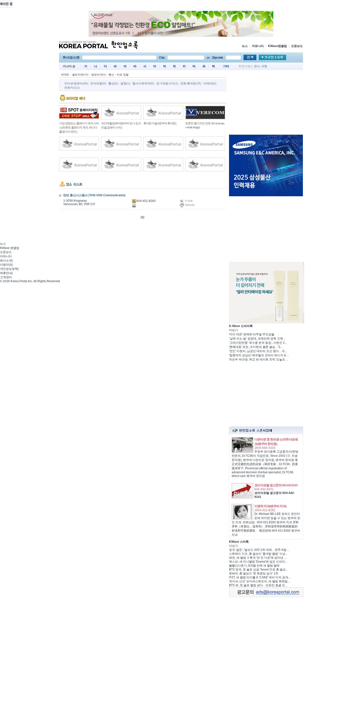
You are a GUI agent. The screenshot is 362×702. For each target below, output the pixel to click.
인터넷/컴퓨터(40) (76, 83)
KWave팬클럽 (277, 46)
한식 (257, 66)
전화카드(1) (72, 87)
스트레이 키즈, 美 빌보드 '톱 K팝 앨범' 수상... (258, 553)
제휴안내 (6, 273)
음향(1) (125, 83)
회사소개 (6, 260)
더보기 (233, 330)
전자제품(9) (98, 83)
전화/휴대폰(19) (190, 83)
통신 (111, 74)
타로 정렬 (123, 74)
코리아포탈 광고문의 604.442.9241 (276, 485)
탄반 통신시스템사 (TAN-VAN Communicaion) (94, 195)
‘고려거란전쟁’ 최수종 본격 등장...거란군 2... (258, 342)
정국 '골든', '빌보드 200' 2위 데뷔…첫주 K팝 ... (259, 550)
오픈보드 (297, 46)
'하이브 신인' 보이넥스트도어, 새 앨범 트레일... (259, 581)
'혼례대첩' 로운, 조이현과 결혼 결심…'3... (255, 347)
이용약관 (6, 264)
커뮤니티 (258, 46)
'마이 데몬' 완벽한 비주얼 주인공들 (251, 334)
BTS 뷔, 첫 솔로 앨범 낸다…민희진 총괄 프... (258, 585)
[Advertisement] (266, 103)
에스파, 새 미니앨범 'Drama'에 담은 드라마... (258, 561)
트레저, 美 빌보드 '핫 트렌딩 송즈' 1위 (253, 573)
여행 (264, 66)
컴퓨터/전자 (98, 74)
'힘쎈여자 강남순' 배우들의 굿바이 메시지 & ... (259, 355)
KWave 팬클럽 (9, 248)
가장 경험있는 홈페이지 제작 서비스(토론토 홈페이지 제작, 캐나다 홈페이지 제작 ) (79, 127)
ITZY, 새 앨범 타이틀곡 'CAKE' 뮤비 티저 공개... (259, 577)
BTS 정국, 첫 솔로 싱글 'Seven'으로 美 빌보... (258, 569)
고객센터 (6, 277)
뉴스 (245, 46)
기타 (226, 66)
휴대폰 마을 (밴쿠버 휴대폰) (159, 123)
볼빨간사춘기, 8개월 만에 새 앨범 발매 (254, 565)
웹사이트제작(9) (143, 83)
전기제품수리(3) (167, 83)
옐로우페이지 (80, 74)
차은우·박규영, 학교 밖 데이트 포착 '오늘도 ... (258, 359)
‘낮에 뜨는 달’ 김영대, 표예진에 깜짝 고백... (257, 338)
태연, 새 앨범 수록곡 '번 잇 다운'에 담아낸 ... (257, 557)
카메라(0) (209, 83)
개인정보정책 (9, 269)
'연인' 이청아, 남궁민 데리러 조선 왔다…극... (258, 351)
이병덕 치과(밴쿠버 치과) (270, 506)
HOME (65, 74)
